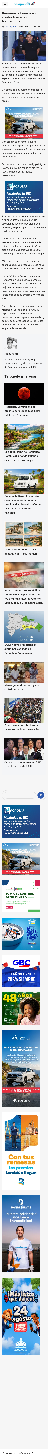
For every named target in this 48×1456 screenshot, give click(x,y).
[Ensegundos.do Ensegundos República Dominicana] (24, 4)
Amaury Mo (10, 26)
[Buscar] (40, 795)
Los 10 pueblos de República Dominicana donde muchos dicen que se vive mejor (22, 456)
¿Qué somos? (26, 1453)
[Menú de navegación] (5, 4)
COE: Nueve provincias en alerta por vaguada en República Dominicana (20, 648)
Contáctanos (8, 1453)
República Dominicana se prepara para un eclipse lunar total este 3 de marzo (22, 411)
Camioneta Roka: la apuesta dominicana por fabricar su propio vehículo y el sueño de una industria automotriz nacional (22, 504)
